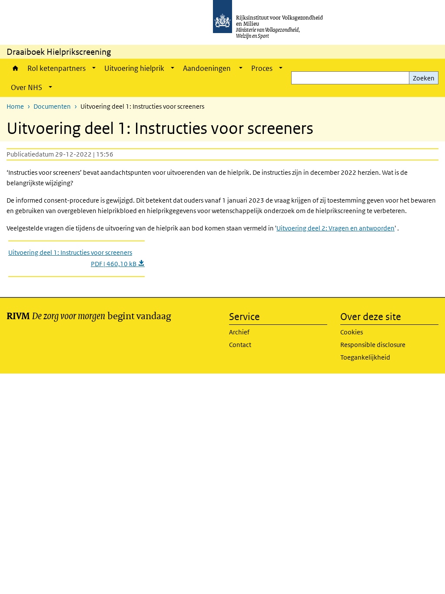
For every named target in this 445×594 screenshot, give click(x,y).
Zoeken (424, 78)
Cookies (351, 332)
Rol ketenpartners (56, 68)
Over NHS (26, 87)
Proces (261, 68)
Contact (240, 344)
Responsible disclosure (372, 344)
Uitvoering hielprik (134, 68)
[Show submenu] (94, 68)
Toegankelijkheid (365, 357)
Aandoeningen (207, 68)
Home (15, 68)
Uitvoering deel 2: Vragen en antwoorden (335, 228)
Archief (239, 332)
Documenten (52, 106)
